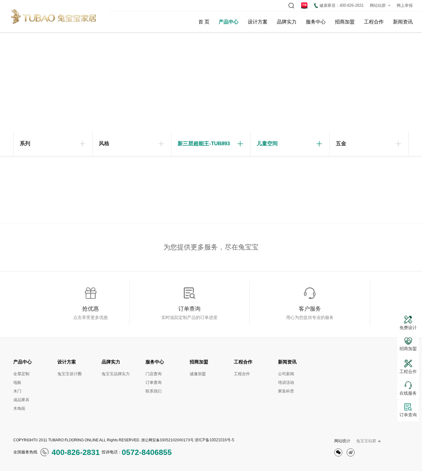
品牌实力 (287, 21)
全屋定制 (21, 373)
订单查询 (154, 382)
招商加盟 (345, 21)
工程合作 (374, 21)
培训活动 (286, 382)
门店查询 (154, 373)
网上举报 (405, 5)
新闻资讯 (403, 21)
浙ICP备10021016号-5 (214, 440)
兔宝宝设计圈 (69, 373)
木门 (17, 391)
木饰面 (19, 408)
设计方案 (258, 21)
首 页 (203, 21)
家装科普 (286, 391)
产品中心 (228, 21)
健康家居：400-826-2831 (341, 5)
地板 (17, 382)
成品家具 (21, 399)
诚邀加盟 (198, 373)
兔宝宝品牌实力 (116, 373)
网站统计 (342, 441)
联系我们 (154, 391)
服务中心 (316, 21)
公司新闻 (286, 373)
